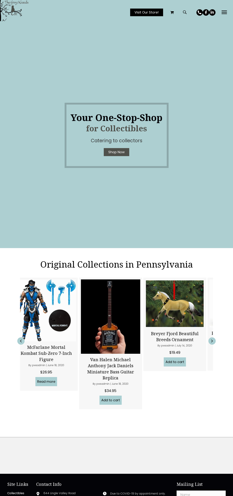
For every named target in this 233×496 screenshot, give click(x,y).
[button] (199, 12)
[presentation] (21, 341)
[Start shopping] (172, 12)
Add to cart (52, 400)
